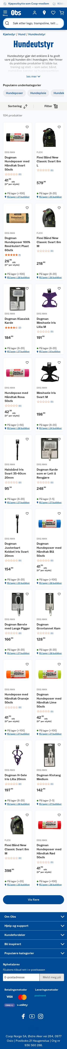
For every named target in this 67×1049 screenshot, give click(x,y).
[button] (33, 899)
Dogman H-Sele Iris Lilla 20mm (16, 777)
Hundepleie (38, 93)
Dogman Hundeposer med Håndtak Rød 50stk (49, 851)
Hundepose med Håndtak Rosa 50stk (16, 397)
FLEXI (40, 152)
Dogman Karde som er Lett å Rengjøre (47, 473)
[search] (7, 23)
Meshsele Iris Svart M (46, 395)
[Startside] (19, 12)
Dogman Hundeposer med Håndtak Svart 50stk (17, 163)
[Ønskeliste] (53, 12)
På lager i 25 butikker (50, 197)
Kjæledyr (9, 34)
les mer (31, 76)
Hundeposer (14, 93)
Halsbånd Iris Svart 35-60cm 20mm (15, 473)
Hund (21, 34)
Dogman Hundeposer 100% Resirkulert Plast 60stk (17, 244)
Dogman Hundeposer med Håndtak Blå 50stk (49, 550)
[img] (17, 174)
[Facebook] (23, 1016)
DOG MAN (10, 152)
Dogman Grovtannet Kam (48, 626)
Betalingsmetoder (15, 989)
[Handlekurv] (62, 12)
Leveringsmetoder (46, 989)
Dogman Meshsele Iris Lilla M (46, 323)
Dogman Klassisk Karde (17, 321)
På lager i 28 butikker (18, 277)
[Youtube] (32, 1016)
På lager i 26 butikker (50, 277)
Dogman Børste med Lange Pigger (17, 626)
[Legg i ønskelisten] (27, 127)
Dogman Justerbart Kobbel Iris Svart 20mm (17, 550)
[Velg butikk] (44, 12)
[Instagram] (40, 1016)
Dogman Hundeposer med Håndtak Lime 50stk (49, 700)
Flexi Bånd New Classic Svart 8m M (49, 242)
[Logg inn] (34, 12)
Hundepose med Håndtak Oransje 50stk (17, 698)
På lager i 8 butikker (49, 351)
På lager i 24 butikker (50, 428)
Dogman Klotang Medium (49, 777)
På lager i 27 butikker (18, 197)
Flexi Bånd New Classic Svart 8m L (49, 161)
